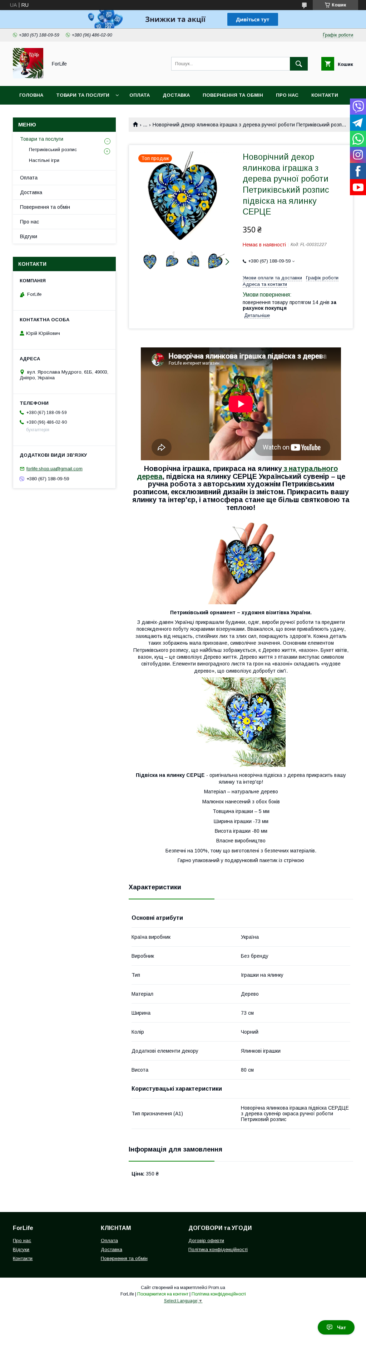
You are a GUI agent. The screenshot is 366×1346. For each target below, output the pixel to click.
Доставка (176, 95)
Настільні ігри (44, 160)
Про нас (287, 95)
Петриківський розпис (53, 149)
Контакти (324, 95)
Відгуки (28, 236)
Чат (341, 1327)
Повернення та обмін (233, 95)
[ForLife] (28, 77)
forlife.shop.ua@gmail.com (54, 468)
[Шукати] (299, 64)
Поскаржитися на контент (162, 1294)
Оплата (139, 95)
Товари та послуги (82, 95)
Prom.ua (216, 1287)
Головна (31, 95)
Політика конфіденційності (218, 1249)
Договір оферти (206, 1240)
